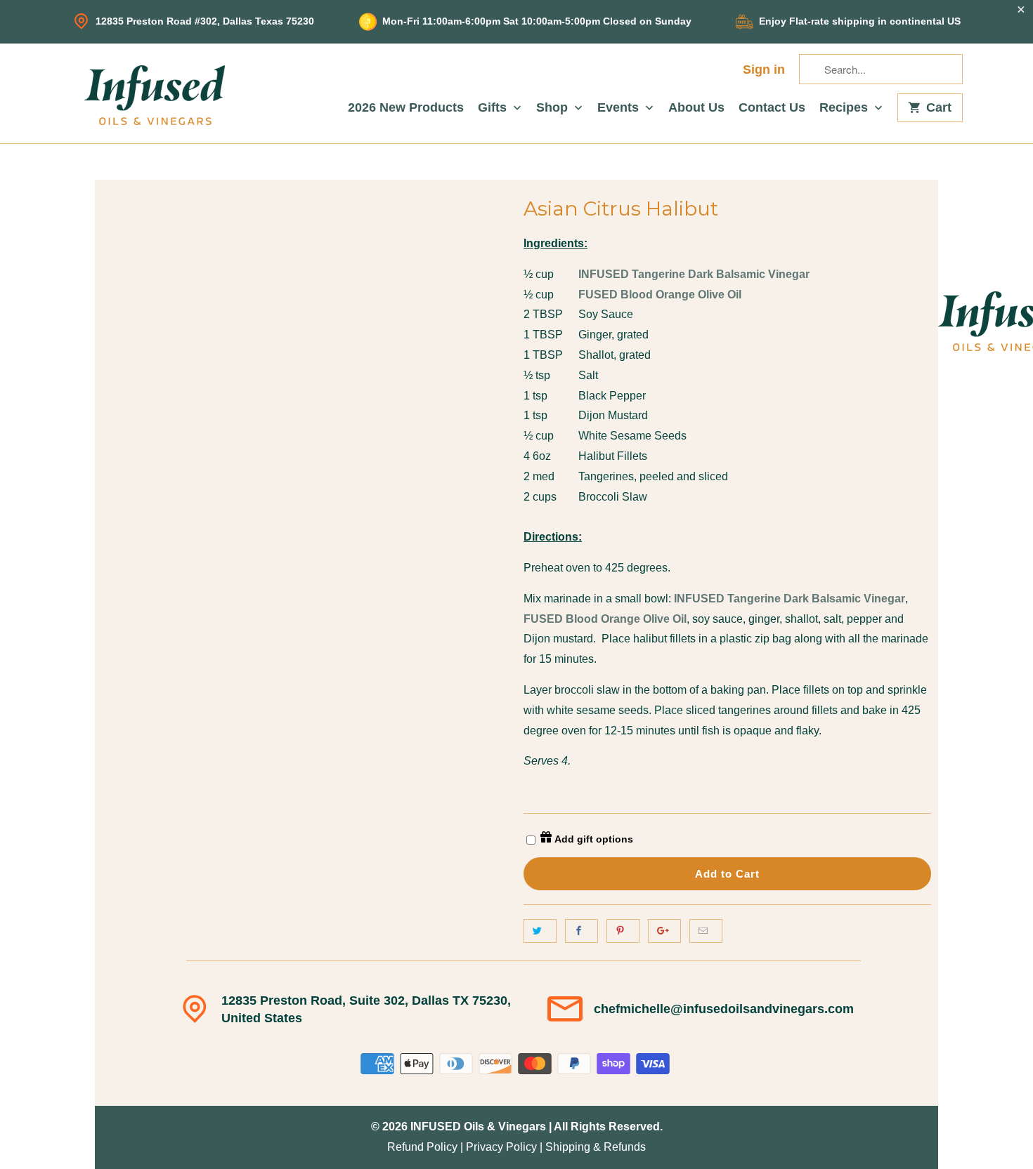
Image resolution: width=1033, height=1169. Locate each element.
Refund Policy (422, 1147)
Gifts (494, 107)
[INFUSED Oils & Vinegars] (154, 93)
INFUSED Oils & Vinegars (478, 1126)
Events (619, 107)
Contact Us (772, 107)
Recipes (845, 107)
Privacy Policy (501, 1147)
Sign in (764, 70)
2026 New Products (406, 107)
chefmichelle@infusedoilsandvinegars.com (724, 1009)
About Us (696, 107)
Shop (553, 107)
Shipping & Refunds (595, 1147)
